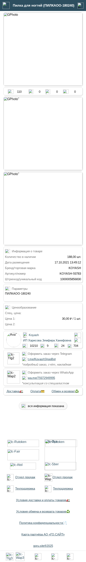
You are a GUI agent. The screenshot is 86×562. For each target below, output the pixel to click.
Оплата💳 (37, 391)
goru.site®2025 (43, 545)
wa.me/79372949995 (41, 378)
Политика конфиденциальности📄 (43, 523)
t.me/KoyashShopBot (42, 359)
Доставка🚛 (15, 391)
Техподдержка (25, 488)
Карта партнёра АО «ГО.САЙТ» (43, 534)
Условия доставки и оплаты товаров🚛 (43, 500)
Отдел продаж (25, 477)
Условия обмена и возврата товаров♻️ (43, 511)
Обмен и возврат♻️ (65, 391)
